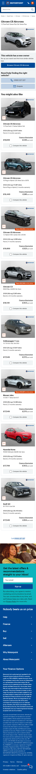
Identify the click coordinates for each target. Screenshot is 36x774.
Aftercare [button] (7, 645)
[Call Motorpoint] (28, 3)
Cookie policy (22, 769)
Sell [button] (4, 638)
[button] (3, 3)
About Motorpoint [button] (11, 659)
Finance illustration (26, 137)
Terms (12, 762)
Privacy (5, 762)
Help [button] (5, 617)
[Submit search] (32, 9)
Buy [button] (4, 631)
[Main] (14, 3)
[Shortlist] (32, 3)
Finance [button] (6, 624)
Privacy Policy (11, 601)
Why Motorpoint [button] (10, 652)
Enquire (20, 86)
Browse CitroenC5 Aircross (18, 65)
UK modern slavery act (11, 766)
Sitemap (19, 762)
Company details (27, 766)
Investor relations (9, 769)
